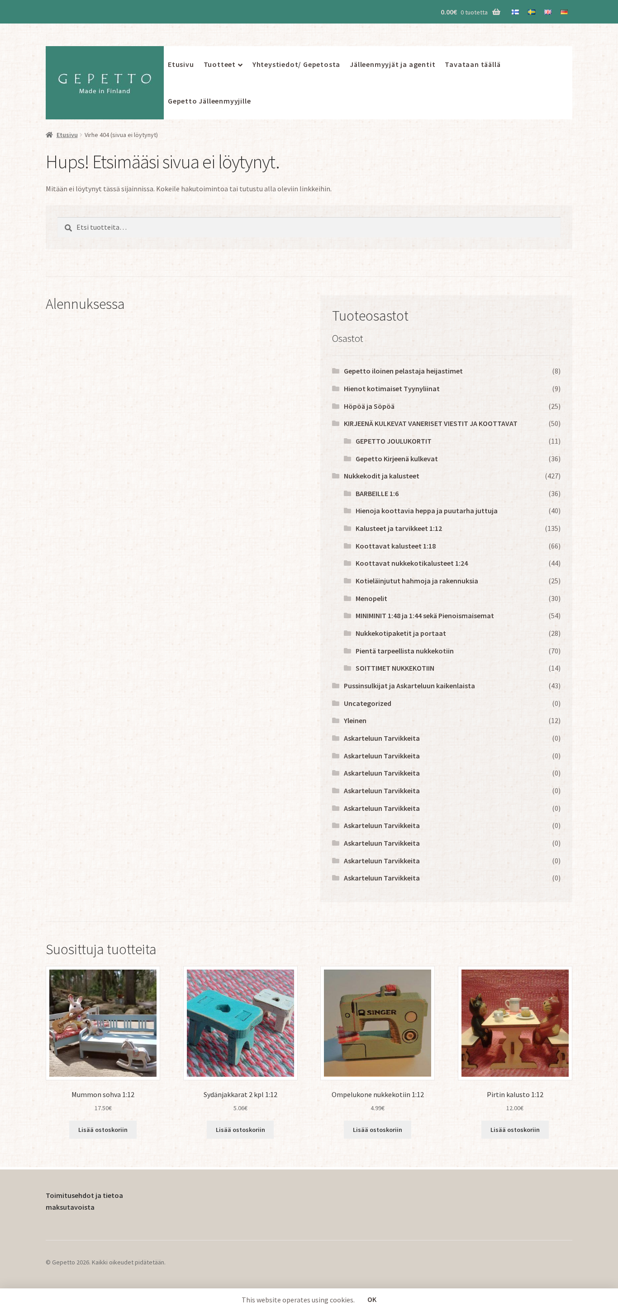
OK (371, 1299)
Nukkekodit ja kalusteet (381, 475)
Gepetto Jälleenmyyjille (209, 100)
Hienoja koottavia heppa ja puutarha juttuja (427, 510)
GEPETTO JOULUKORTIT (394, 440)
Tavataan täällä (472, 64)
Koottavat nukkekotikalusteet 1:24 (412, 563)
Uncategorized (367, 703)
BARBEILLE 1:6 (377, 493)
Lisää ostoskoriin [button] (103, 1130)
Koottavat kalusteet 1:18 (396, 545)
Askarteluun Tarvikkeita (382, 738)
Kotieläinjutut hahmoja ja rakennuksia (417, 580)
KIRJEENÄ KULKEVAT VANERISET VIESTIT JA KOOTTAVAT (431, 423)
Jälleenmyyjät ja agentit (392, 64)
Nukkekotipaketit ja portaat (401, 633)
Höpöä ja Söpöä (369, 406)
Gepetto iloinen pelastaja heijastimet (403, 370)
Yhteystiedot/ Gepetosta (296, 64)
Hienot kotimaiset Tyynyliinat (392, 388)
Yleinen (355, 720)
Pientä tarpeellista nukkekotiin (405, 650)
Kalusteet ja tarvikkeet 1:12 (399, 528)
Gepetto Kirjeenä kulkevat (397, 458)
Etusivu (181, 64)
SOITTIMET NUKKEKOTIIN (395, 667)
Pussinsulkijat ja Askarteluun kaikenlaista (409, 685)
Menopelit (371, 598)
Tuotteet (220, 64)
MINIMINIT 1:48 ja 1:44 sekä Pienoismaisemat (425, 615)
